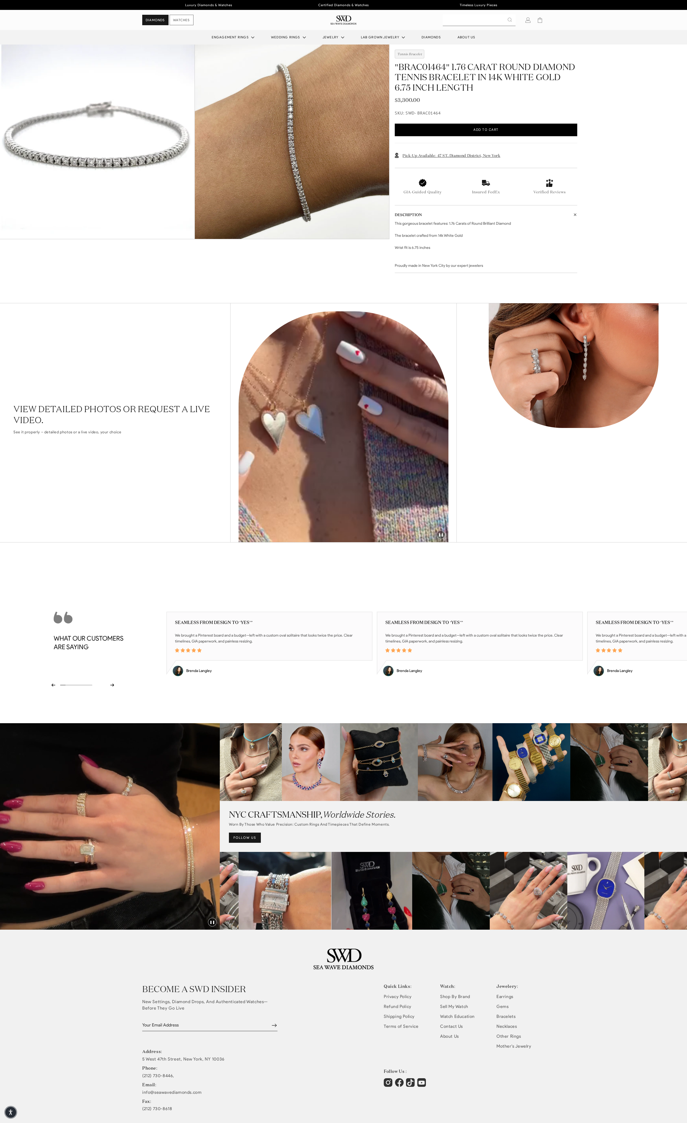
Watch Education (457, 1016)
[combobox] (479, 20)
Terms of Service (401, 1026)
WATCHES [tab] (181, 20)
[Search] (510, 20)
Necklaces (506, 1026)
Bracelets (506, 1016)
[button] (540, 20)
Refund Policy (397, 1006)
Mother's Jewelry (513, 1046)
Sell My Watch (454, 1006)
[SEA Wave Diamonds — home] (343, 20)
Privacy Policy (397, 996)
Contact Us (451, 1026)
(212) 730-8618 (157, 1109)
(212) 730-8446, (158, 1076)
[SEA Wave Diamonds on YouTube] (411, 1085)
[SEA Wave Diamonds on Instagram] (389, 1085)
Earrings (504, 996)
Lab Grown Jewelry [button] (381, 37)
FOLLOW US (244, 838)
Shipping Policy (399, 1016)
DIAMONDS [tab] (155, 20)
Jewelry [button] (331, 37)
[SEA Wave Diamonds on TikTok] (422, 1085)
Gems (502, 1006)
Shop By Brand (455, 996)
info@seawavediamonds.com (172, 1092)
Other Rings (508, 1036)
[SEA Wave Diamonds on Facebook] (400, 1085)
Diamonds (431, 37)
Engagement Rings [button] (231, 37)
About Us (467, 37)
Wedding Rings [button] (286, 37)
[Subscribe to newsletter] (274, 1025)
